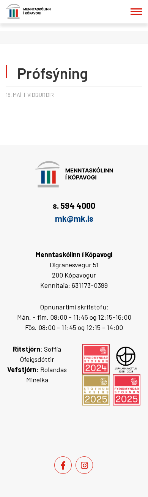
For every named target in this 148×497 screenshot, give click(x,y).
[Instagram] (84, 465)
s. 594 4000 (74, 205)
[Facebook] (63, 465)
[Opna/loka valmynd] (136, 11)
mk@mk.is (74, 218)
